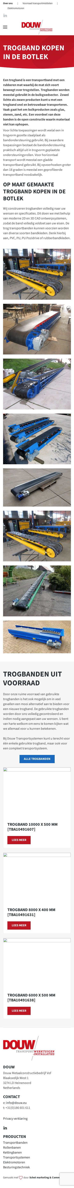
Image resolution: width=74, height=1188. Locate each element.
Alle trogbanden (37, 759)
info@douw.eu (16, 1103)
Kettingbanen (12, 1152)
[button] (5, 27)
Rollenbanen (12, 1147)
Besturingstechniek (16, 1167)
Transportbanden (15, 1142)
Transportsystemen (16, 1157)
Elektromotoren (16, 8)
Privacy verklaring (15, 1118)
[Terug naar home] (37, 27)
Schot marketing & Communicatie (49, 1177)
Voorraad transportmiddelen (38, 3)
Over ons (8, 3)
